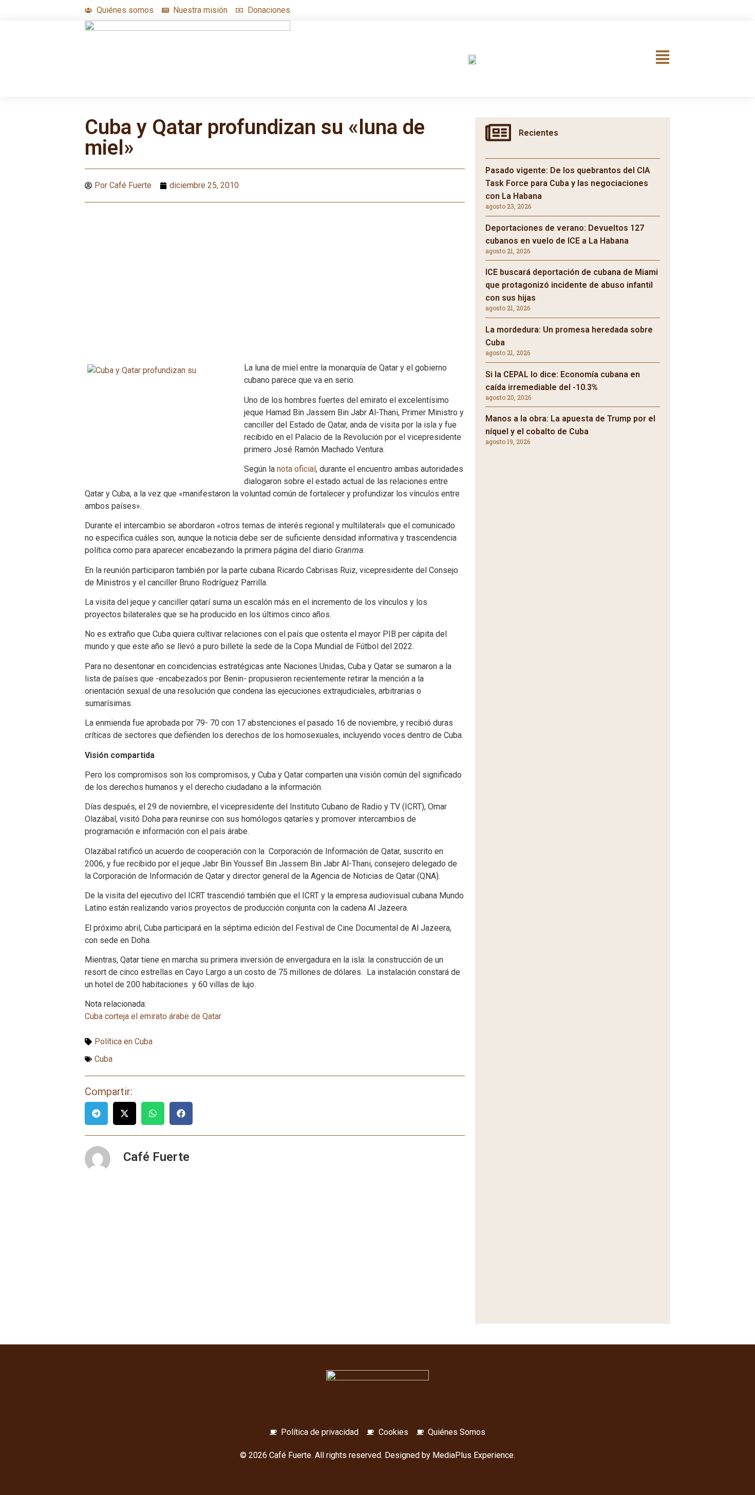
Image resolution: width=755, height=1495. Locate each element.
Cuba (103, 1059)
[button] (96, 1113)
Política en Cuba (124, 1041)
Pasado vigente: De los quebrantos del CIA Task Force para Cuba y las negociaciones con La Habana (567, 183)
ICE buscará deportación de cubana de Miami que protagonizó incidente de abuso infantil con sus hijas (571, 285)
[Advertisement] (275, 285)
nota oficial (296, 469)
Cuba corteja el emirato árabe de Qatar (153, 1016)
